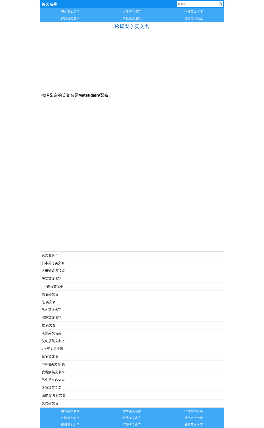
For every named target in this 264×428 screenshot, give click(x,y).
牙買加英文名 (51, 387)
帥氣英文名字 (193, 424)
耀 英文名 (49, 325)
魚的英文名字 (51, 309)
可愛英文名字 (132, 424)
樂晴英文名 (50, 294)
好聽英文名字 (70, 18)
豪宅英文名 (50, 356)
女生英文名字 (132, 11)
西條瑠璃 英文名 (54, 395)
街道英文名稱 (51, 317)
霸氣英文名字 (70, 424)
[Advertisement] (132, 60)
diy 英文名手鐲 (52, 348)
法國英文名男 (51, 333)
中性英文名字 (193, 11)
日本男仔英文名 (53, 263)
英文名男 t (49, 255)
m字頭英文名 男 (53, 364)
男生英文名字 (70, 11)
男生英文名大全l (54, 380)
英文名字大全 (193, 18)
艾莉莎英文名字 (53, 341)
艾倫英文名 (50, 403)
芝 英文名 (49, 302)
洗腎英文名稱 (51, 278)
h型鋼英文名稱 (52, 286)
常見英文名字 (132, 18)
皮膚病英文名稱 (53, 372)
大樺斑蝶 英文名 (54, 270)
